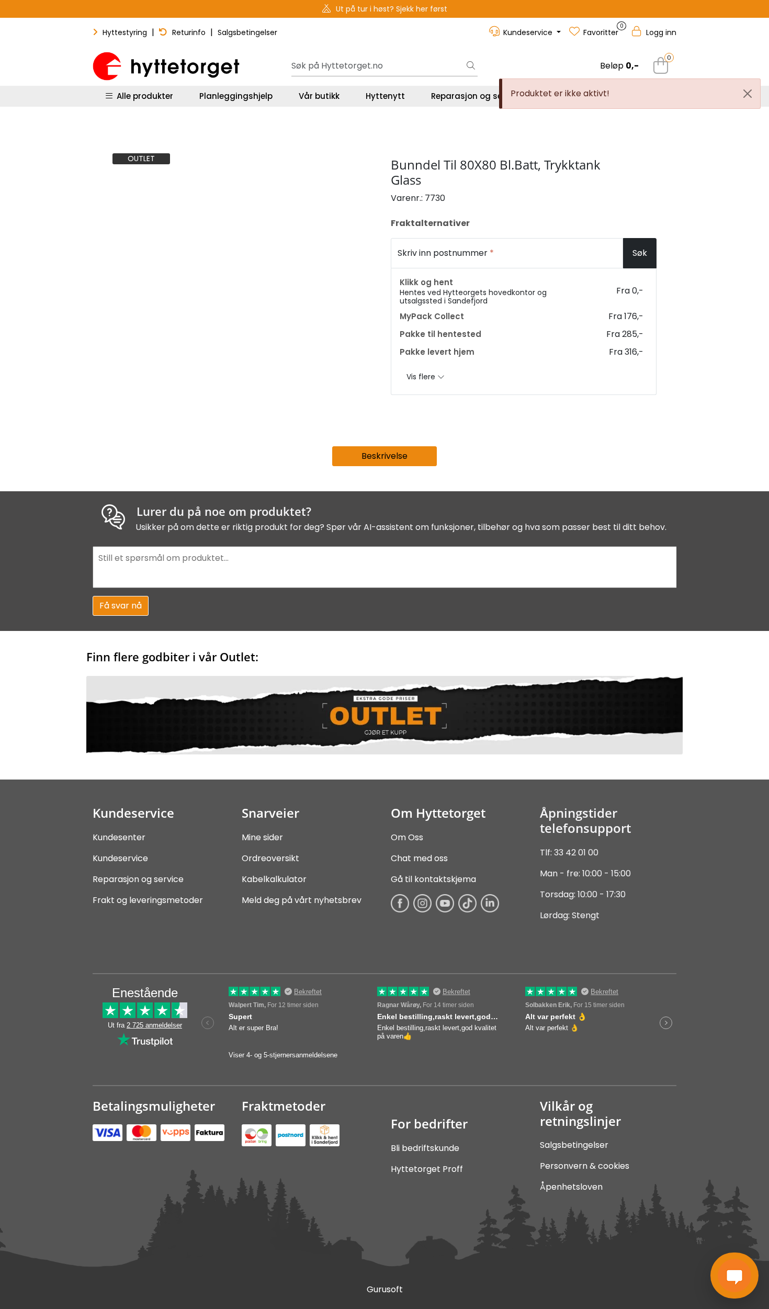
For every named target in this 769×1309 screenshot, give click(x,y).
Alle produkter (142, 96)
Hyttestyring (124, 32)
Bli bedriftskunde (425, 1148)
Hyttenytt (385, 96)
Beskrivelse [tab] (384, 456)
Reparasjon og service (476, 96)
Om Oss (407, 837)
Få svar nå (120, 606)
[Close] (747, 93)
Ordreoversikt (270, 858)
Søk (639, 253)
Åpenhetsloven (571, 1187)
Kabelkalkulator (274, 879)
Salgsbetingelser (247, 32)
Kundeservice (120, 858)
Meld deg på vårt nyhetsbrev (301, 900)
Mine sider (262, 837)
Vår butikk (319, 96)
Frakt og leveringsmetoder (148, 900)
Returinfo (189, 32)
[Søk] (471, 66)
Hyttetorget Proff (427, 1169)
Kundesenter (119, 837)
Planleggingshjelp (236, 96)
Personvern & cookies (584, 1166)
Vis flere (421, 376)
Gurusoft (385, 1289)
